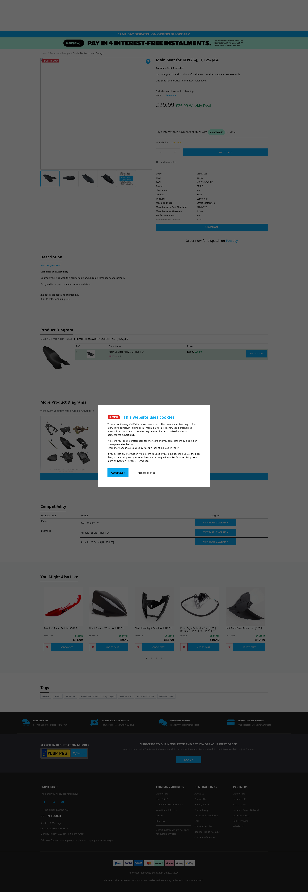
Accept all (117, 472)
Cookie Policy (172, 447)
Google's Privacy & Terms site (132, 460)
